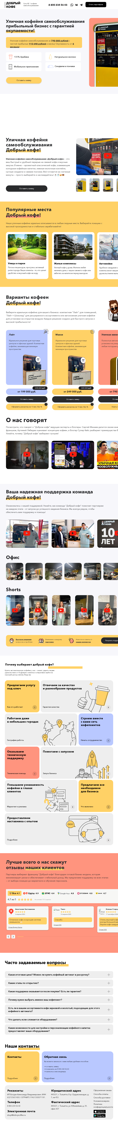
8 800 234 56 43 (58, 5)
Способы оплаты (101, 1094)
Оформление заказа (102, 1090)
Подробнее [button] (12, 840)
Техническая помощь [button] (16, 773)
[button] (108, 156)
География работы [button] (15, 740)
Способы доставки (102, 1097)
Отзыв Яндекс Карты (15, 927)
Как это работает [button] (15, 707)
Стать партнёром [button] (96, 4)
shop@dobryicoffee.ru (16, 1115)
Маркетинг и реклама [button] (16, 806)
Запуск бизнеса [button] (49, 773)
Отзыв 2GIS (57, 925)
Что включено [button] (87, 806)
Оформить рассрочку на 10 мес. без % (27, 407)
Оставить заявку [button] (23, 80)
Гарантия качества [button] (51, 707)
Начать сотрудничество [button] (91, 740)
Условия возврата (101, 1101)
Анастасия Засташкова (25, 909)
